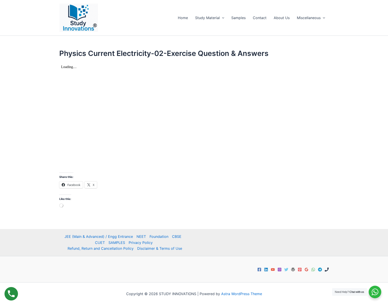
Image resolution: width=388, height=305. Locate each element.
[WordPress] (293, 269)
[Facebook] (259, 269)
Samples (238, 17)
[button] (222, 18)
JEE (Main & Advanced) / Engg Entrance (98, 236)
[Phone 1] (327, 269)
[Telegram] (320, 269)
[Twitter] (286, 269)
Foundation (159, 236)
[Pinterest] (300, 269)
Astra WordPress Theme (241, 294)
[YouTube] (273, 269)
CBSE (176, 236)
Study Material (207, 17)
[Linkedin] (266, 269)
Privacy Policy (141, 242)
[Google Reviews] (306, 269)
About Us (282, 17)
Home (183, 17)
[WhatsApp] (313, 269)
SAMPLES (116, 242)
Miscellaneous (309, 17)
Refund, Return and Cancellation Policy (101, 248)
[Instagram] (280, 269)
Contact (260, 17)
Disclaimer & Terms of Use (159, 248)
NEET (141, 236)
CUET (100, 242)
